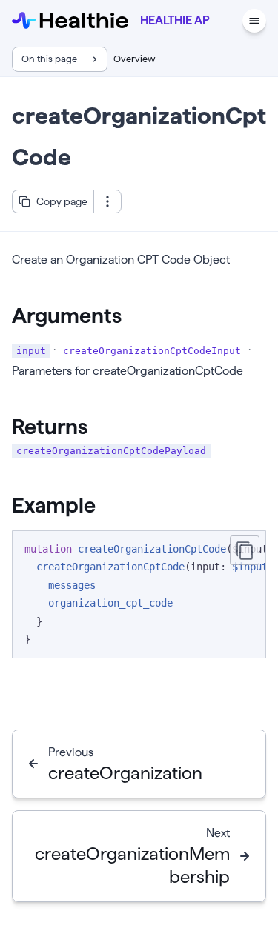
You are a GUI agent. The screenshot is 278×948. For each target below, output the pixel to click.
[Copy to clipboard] (244, 550)
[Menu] (254, 21)
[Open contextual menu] (107, 201)
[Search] (226, 21)
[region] (139, 594)
